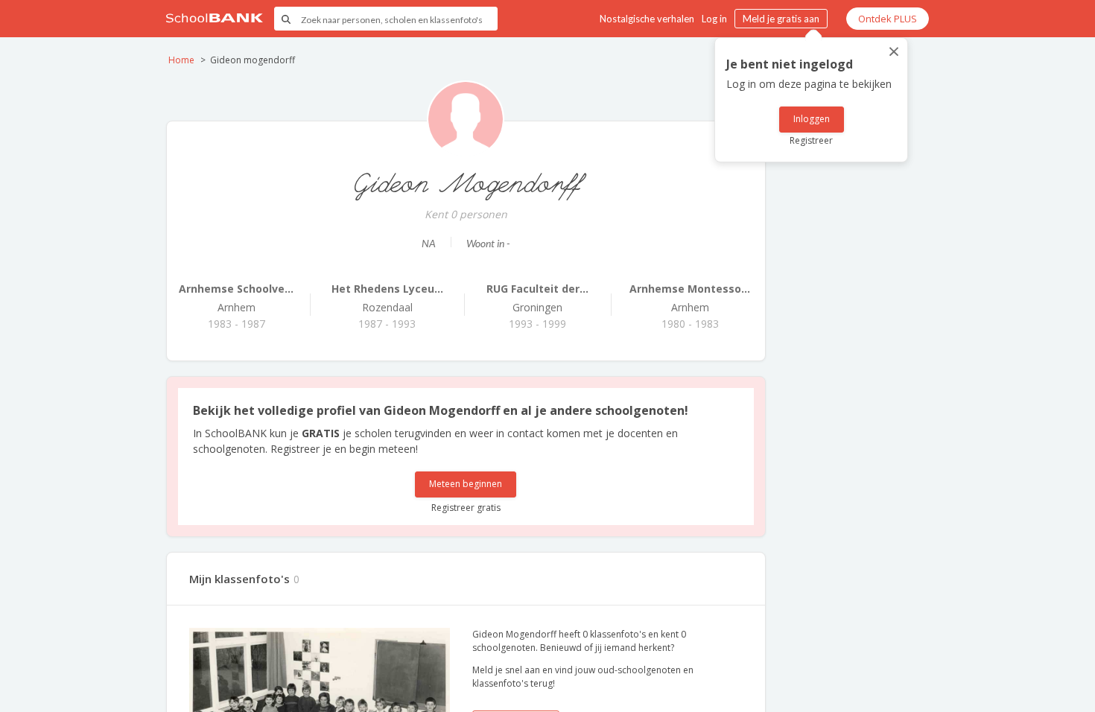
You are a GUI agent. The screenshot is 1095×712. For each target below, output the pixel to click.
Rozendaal (387, 298)
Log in (714, 19)
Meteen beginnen (465, 483)
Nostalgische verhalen (647, 19)
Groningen (537, 298)
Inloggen (811, 118)
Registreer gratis (466, 507)
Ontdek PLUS (887, 18)
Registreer (811, 140)
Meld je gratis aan (781, 19)
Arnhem (236, 298)
